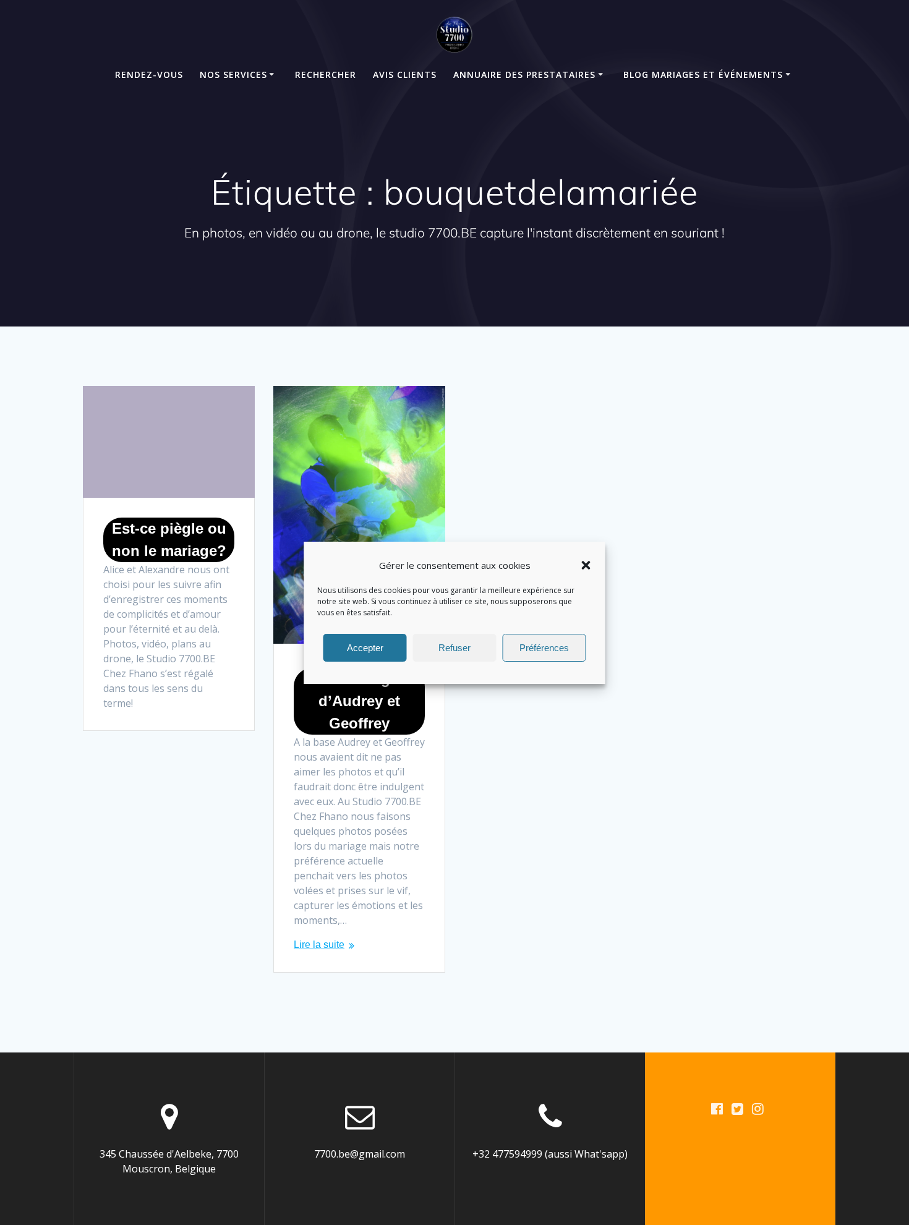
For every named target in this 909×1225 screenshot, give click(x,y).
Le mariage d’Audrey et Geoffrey (359, 701)
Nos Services (233, 74)
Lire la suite (319, 944)
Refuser (454, 647)
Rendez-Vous (149, 74)
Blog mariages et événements (703, 74)
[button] (586, 565)
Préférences (544, 647)
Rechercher (325, 74)
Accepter (365, 647)
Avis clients (405, 74)
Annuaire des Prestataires (524, 74)
